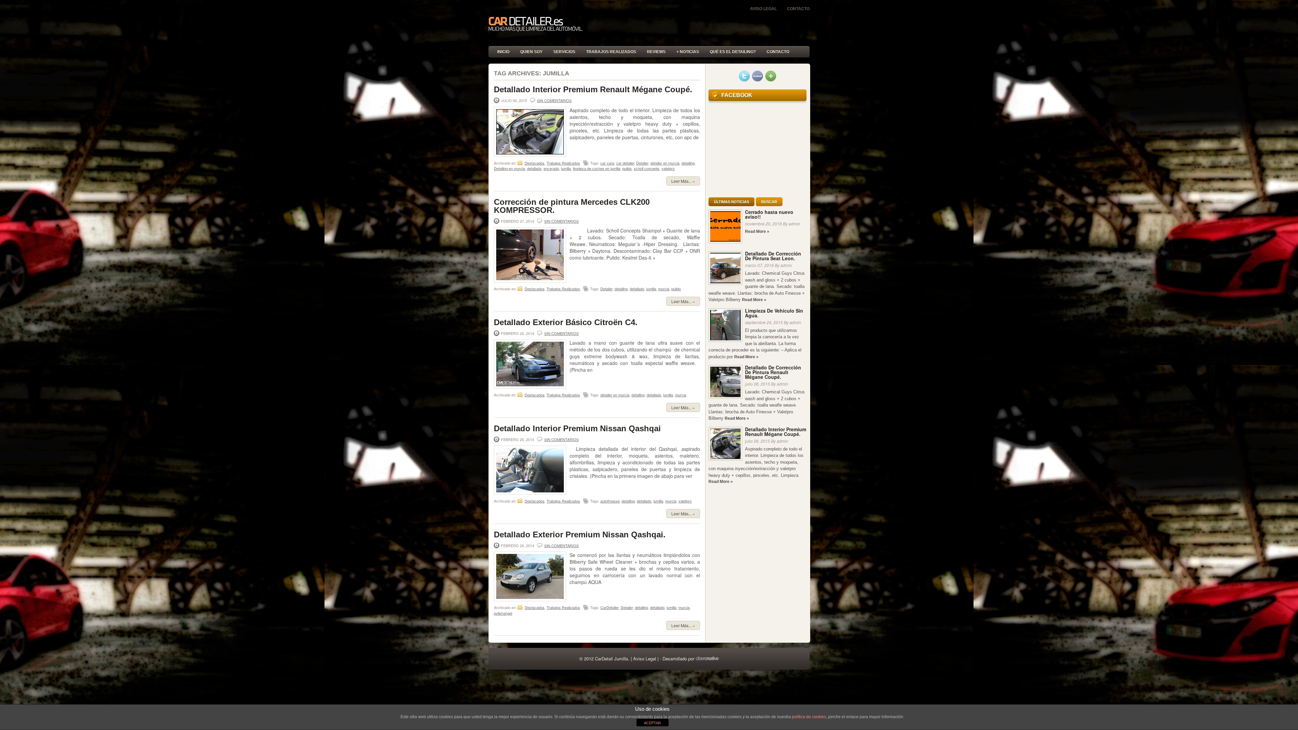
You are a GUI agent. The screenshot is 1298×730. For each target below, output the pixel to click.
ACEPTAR (652, 723)
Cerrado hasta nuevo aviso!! (769, 214)
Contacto (798, 8)
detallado (534, 168)
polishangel (503, 613)
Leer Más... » (683, 181)
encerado (551, 168)
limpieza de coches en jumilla (596, 168)
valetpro (668, 168)
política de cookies (809, 716)
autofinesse (610, 501)
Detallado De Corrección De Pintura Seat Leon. (773, 256)
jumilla (566, 168)
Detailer (642, 163)
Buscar (769, 202)
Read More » (757, 231)
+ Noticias (687, 51)
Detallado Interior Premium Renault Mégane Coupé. (593, 89)
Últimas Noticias (731, 202)
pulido (627, 168)
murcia (663, 288)
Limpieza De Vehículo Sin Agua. (774, 313)
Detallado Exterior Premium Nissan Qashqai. (580, 534)
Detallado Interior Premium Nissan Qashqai (577, 428)
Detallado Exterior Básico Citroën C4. (566, 322)
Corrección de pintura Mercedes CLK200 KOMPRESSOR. (572, 206)
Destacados (535, 163)
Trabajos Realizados (611, 51)
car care (607, 163)
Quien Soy (531, 51)
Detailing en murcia (509, 168)
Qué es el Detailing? (733, 51)
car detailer (625, 163)
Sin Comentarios (554, 100)
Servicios (564, 51)
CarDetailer (609, 607)
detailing (688, 163)
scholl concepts (646, 168)
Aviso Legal (763, 8)
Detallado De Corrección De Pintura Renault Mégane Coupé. (773, 372)
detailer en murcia (664, 163)
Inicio (503, 51)
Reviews (656, 51)
